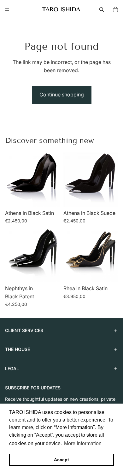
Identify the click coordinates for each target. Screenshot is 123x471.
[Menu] (7, 9)
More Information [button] (83, 443)
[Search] (101, 9)
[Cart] (115, 9)
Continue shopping (61, 94)
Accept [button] (61, 459)
